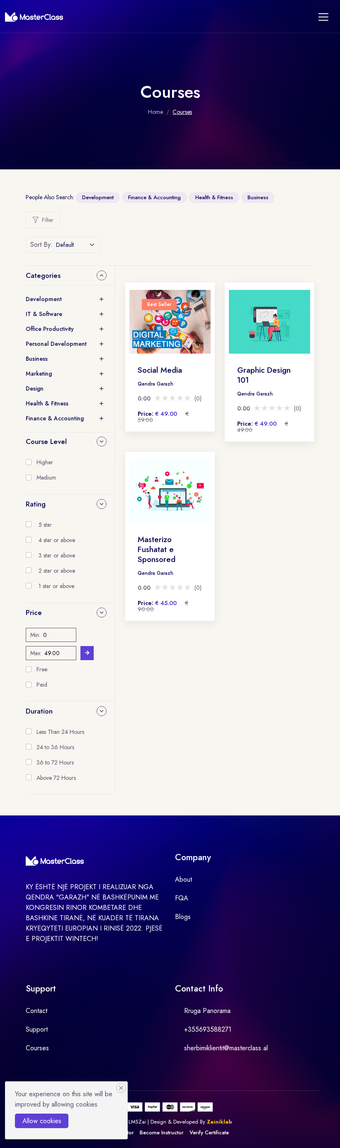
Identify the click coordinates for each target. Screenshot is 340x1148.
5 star (45, 525)
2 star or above (57, 571)
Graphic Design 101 (264, 375)
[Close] (121, 1088)
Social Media (160, 370)
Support (37, 1029)
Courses (37, 1048)
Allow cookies (41, 1121)
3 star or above (57, 555)
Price (34, 612)
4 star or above (57, 540)
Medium (46, 477)
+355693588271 (207, 1029)
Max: (35, 653)
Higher (44, 462)
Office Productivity (50, 329)
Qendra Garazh (155, 384)
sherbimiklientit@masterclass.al (226, 1048)
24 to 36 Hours (55, 747)
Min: (35, 635)
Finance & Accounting (154, 197)
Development (98, 197)
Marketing (39, 373)
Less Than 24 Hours (60, 732)
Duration (39, 711)
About (183, 879)
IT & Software (44, 314)
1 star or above (56, 586)
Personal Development (56, 344)
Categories (43, 275)
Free (41, 669)
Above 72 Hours (56, 778)
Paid (41, 684)
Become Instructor (162, 1132)
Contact (36, 1010)
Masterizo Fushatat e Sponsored (156, 549)
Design (35, 388)
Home (155, 112)
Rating (36, 504)
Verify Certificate (209, 1132)
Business (258, 197)
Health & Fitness (214, 197)
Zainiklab (219, 1122)
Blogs (183, 916)
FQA (181, 898)
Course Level (46, 441)
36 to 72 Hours (55, 762)
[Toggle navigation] (323, 17)
